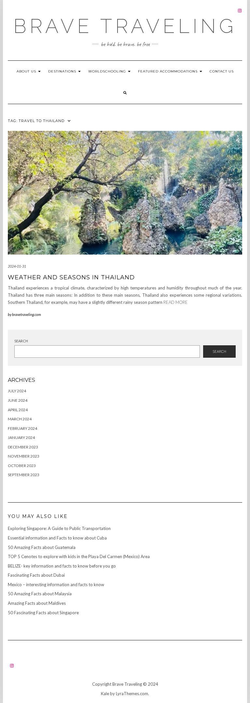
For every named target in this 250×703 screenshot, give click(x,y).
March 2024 (20, 418)
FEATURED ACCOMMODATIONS (168, 71)
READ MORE (175, 302)
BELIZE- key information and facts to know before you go (62, 566)
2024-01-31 (17, 266)
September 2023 (23, 474)
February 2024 (22, 428)
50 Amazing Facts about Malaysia (40, 593)
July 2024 (17, 390)
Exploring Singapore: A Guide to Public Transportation (59, 528)
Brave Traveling (125, 26)
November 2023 (23, 456)
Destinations (62, 71)
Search (21, 341)
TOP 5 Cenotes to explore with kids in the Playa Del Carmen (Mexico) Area (79, 556)
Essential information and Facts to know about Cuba (57, 537)
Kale (105, 693)
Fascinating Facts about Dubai (36, 575)
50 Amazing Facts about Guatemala (42, 547)
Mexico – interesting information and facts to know (56, 584)
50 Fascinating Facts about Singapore (43, 612)
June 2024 (17, 400)
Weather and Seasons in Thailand (71, 277)
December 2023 (23, 447)
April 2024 (18, 409)
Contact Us (222, 71)
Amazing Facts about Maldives (37, 603)
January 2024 (21, 437)
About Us (27, 71)
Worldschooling (107, 71)
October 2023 (22, 465)
